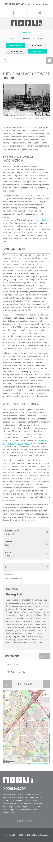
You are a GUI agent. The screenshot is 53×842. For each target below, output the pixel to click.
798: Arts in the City (15, 672)
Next (45, 101)
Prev (6, 101)
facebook (13, 13)
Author (8, 552)
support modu (24, 821)
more (42, 656)
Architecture (11, 574)
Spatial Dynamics (16, 51)
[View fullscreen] (7, 703)
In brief (41, 38)
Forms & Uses (37, 51)
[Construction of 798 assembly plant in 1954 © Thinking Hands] (26, 100)
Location (8, 542)
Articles (26, 38)
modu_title (26, 23)
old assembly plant (41, 220)
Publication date (12, 531)
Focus (12, 38)
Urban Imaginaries (16, 45)
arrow (46, 684)
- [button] (7, 697)
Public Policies (37, 45)
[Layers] (46, 694)
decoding (26, 32)
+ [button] (7, 693)
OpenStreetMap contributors (41, 763)
